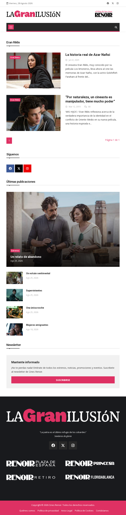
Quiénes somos (27, 510)
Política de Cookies (84, 510)
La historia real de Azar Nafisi (87, 55)
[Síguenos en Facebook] (108, 3)
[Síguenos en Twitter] (113, 3)
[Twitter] (19, 168)
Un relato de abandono (25, 256)
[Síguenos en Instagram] (117, 3)
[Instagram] (27, 168)
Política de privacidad (48, 510)
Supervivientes (34, 290)
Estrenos (15, 250)
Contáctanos (102, 510)
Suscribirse (63, 380)
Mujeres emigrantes (37, 325)
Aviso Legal (66, 510)
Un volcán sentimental (38, 273)
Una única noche (35, 307)
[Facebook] (10, 168)
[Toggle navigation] (11, 27)
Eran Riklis (15, 57)
